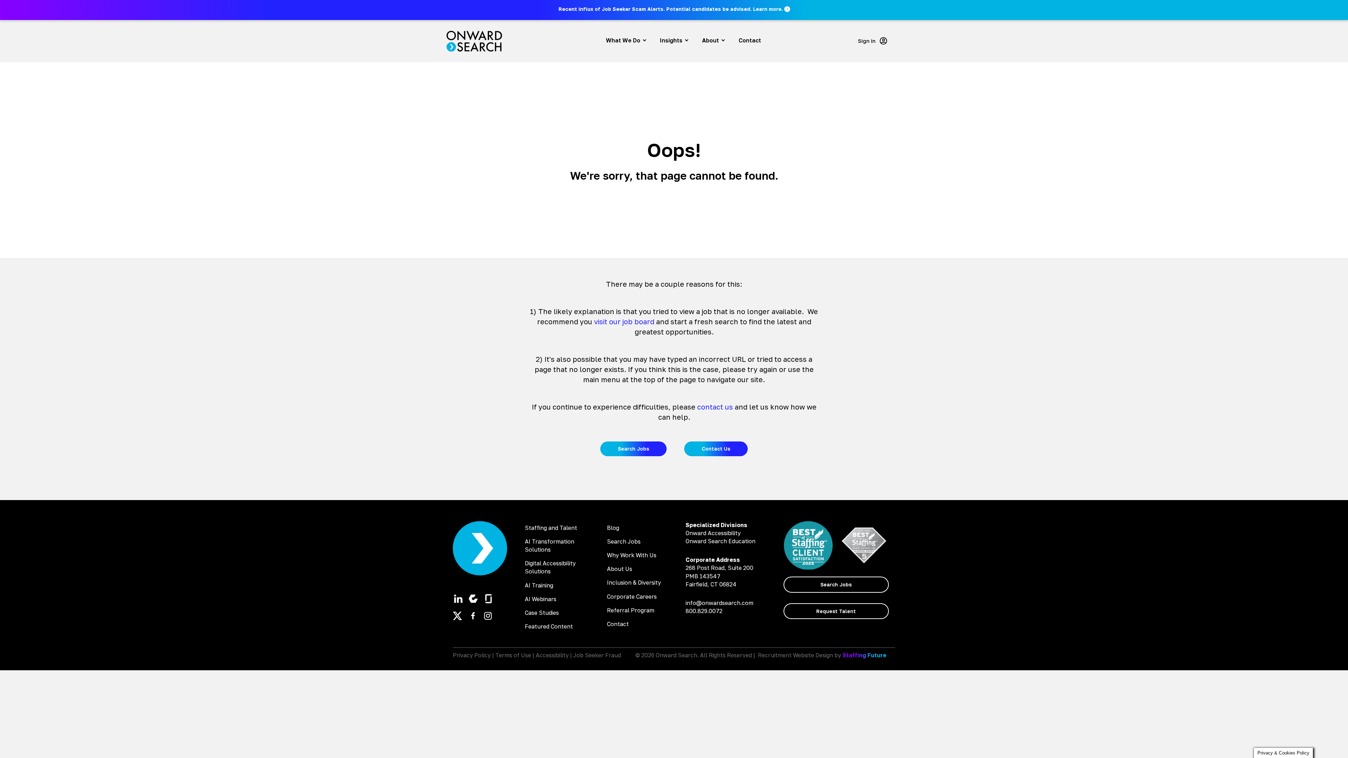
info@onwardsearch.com (719, 602)
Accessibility (552, 655)
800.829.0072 (704, 610)
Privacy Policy (472, 655)
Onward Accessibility (713, 533)
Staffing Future (864, 655)
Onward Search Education (720, 541)
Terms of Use (513, 655)
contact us (715, 407)
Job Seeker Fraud (597, 655)
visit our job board (624, 321)
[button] (675, 9)
